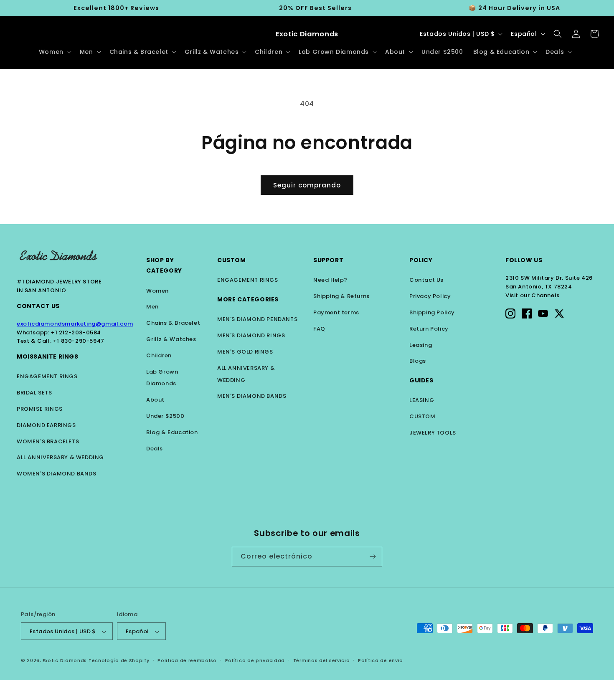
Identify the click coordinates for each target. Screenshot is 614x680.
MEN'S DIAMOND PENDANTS (257, 319)
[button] (54, 52)
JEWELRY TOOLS (432, 433)
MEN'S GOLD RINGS (245, 352)
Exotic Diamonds (65, 660)
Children (159, 355)
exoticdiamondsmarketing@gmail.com (75, 324)
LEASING (421, 400)
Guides (421, 380)
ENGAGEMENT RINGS (47, 376)
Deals (154, 448)
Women (157, 291)
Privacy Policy (430, 296)
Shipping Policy (432, 312)
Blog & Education (172, 432)
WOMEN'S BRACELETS (48, 441)
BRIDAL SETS (34, 393)
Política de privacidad (255, 660)
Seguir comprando (307, 185)
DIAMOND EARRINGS (46, 425)
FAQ (319, 329)
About (155, 400)
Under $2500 (165, 416)
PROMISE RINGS (40, 409)
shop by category (164, 265)
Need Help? (330, 280)
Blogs (417, 361)
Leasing (420, 345)
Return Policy (429, 329)
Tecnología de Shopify (119, 660)
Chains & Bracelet (173, 323)
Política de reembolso (187, 660)
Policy (421, 260)
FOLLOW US (523, 260)
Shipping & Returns (341, 296)
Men (152, 307)
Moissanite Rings (48, 356)
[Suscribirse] (372, 556)
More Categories (248, 299)
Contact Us (38, 306)
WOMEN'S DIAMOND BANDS (56, 474)
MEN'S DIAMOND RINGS (251, 335)
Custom (231, 260)
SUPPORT (328, 260)
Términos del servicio (321, 660)
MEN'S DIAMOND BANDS (251, 396)
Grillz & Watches (171, 339)
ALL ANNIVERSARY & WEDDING (60, 457)
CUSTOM (422, 416)
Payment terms (336, 312)
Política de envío (380, 660)
